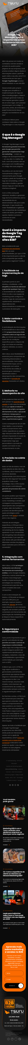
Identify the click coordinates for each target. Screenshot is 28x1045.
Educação (14, 763)
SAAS (11, 777)
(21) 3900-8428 (14, 1017)
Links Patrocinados (17, 772)
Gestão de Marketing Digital (14, 766)
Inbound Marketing (11, 769)
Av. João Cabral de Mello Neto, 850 (14, 1023)
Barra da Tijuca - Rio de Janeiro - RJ (14, 1026)
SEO (14, 777)
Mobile (7, 777)
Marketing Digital (10, 775)
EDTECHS (19, 760)
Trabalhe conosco (11, 780)
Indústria (20, 769)
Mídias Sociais (19, 775)
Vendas (20, 780)
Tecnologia (20, 777)
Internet (8, 772)
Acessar (5, 845)
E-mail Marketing (11, 760)
